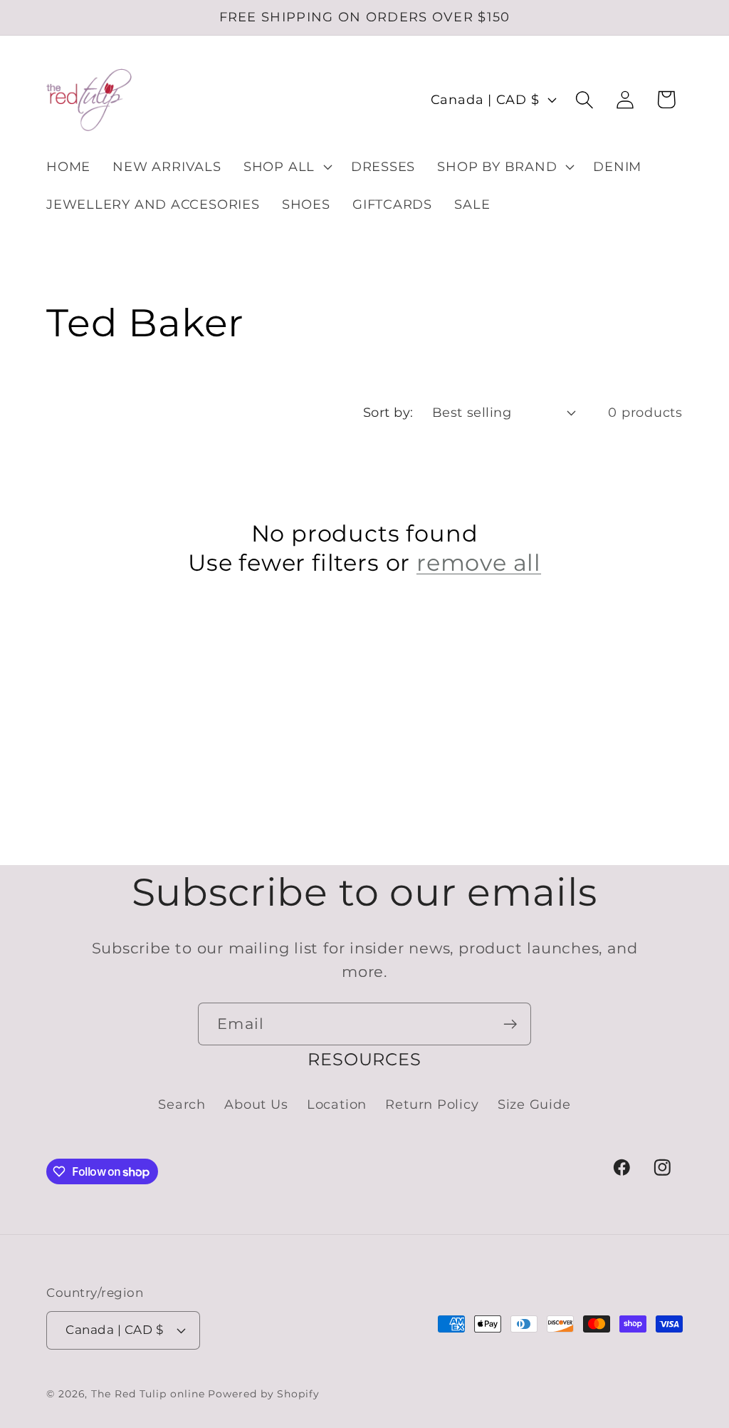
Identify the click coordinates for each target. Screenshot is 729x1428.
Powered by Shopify (263, 1393)
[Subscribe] (510, 1024)
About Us (256, 1104)
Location (337, 1104)
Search (182, 1104)
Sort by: (388, 412)
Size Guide (534, 1104)
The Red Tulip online (147, 1393)
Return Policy (431, 1104)
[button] (286, 167)
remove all (478, 562)
